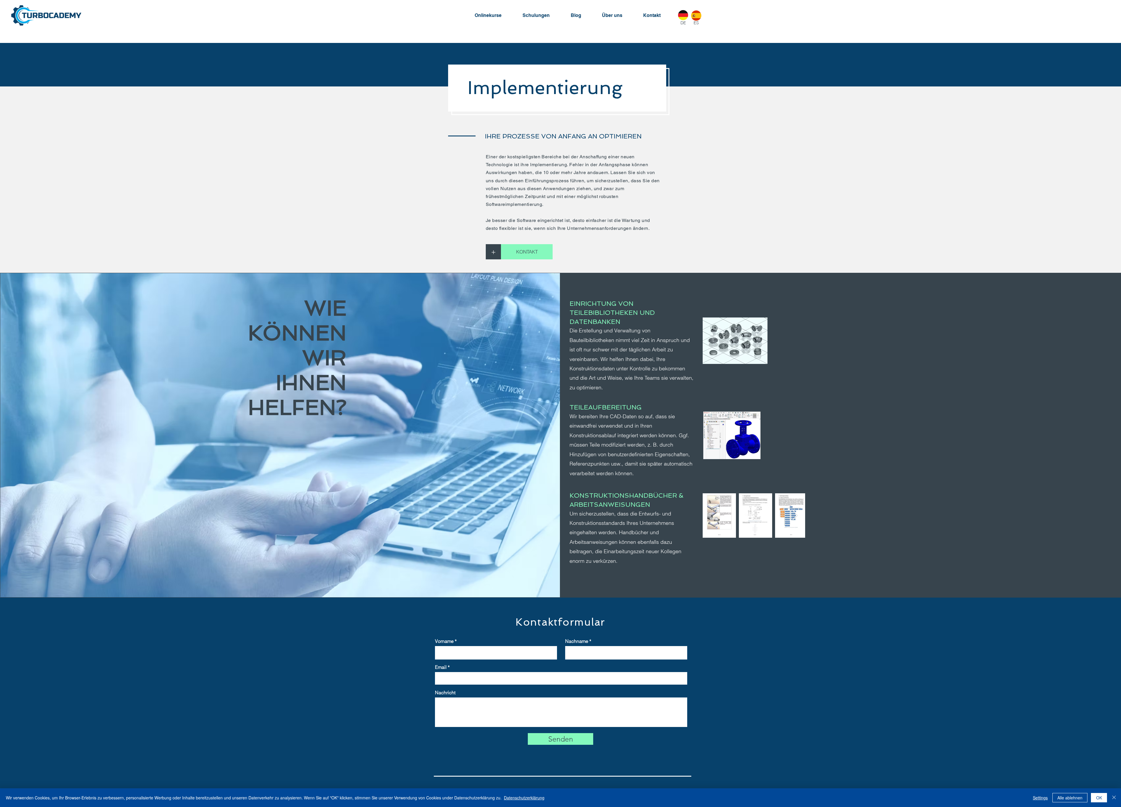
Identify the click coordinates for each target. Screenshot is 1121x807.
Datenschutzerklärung (524, 798)
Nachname (576, 641)
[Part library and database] (735, 341)
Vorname (444, 641)
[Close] (1113, 797)
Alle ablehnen (1069, 798)
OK (1099, 798)
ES (696, 22)
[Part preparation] (732, 435)
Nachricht (445, 692)
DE (683, 22)
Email (441, 667)
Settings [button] (1040, 798)
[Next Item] (795, 515)
